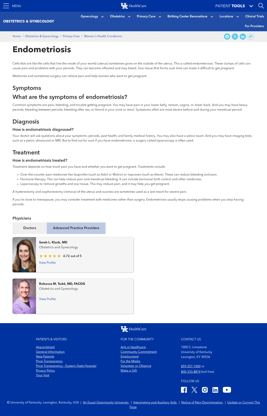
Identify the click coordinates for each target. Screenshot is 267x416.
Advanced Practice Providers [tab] (76, 228)
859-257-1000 (191, 366)
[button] (12, 6)
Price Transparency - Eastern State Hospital (66, 366)
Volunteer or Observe (136, 366)
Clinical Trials (254, 16)
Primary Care (146, 16)
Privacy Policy (45, 370)
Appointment (45, 347)
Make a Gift (129, 370)
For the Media (130, 361)
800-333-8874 (191, 372)
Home (17, 36)
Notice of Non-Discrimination (202, 402)
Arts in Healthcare (133, 347)
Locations (226, 16)
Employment (130, 356)
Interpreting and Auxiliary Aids (155, 402)
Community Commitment (139, 352)
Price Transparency (49, 361)
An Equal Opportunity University (106, 402)
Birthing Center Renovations (187, 16)
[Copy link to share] (250, 36)
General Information (50, 352)
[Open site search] (261, 6)
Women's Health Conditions (103, 36)
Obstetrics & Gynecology (41, 36)
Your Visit (42, 375)
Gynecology (89, 16)
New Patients (45, 356)
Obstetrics (117, 16)
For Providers (254, 26)
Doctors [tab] (29, 228)
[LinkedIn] (215, 390)
